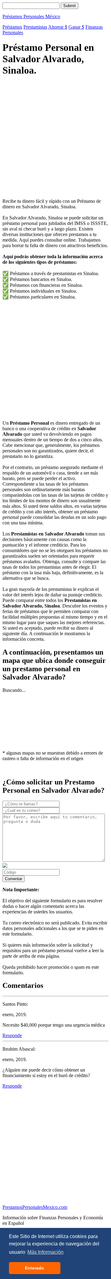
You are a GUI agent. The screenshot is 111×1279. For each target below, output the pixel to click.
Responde (12, 1035)
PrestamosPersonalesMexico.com (34, 1207)
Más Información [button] (45, 1252)
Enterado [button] (34, 1267)
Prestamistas (35, 27)
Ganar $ (76, 27)
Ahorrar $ (57, 27)
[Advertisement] (55, 138)
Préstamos (12, 27)
